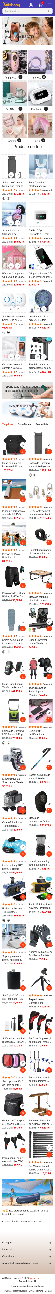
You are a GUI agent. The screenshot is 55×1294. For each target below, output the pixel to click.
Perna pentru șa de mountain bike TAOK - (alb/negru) (14, 1160)
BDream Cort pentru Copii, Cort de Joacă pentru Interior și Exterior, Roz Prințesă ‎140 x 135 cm (14, 275)
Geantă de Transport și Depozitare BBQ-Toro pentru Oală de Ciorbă (13, 1122)
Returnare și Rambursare (15, 1291)
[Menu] (49, 5)
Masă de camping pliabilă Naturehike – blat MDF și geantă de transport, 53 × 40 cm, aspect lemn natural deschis (41, 599)
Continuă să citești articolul (20, 1221)
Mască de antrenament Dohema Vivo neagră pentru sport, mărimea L (40, 820)
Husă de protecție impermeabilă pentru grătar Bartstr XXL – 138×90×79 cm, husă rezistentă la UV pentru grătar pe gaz (13, 465)
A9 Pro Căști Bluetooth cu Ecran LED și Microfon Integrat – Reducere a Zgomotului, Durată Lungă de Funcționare (41, 232)
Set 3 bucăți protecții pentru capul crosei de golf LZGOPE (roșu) (41, 1040)
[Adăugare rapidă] (49, 451)
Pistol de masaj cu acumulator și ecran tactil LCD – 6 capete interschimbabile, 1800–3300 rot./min (40, 366)
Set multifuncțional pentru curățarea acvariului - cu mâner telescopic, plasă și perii (40, 1079)
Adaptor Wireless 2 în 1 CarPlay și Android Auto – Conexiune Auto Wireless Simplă (40, 275)
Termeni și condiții (27, 1281)
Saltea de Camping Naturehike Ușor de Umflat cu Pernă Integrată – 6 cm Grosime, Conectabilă (14, 184)
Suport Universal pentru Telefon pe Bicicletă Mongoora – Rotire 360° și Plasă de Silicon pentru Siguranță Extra (40, 642)
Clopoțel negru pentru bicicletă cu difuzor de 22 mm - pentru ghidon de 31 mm (40, 552)
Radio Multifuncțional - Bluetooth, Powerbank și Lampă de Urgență (13, 910)
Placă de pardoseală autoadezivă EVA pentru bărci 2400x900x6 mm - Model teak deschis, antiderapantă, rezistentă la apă (13, 513)
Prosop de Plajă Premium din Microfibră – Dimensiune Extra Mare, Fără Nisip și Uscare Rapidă (12, 556)
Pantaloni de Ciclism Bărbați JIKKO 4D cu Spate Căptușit (13, 595)
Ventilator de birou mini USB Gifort (38, 318)
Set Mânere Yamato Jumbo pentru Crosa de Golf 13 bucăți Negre (40, 1168)
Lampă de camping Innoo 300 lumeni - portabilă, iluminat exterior (39, 863)
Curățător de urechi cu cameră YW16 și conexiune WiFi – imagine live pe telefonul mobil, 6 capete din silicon (14, 366)
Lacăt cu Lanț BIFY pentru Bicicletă (12, 867)
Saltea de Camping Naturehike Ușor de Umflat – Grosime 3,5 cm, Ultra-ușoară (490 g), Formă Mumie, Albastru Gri (14, 642)
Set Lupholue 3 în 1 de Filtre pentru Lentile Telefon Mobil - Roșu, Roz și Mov (14, 1083)
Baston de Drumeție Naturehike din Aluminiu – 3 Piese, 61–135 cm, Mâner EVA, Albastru (39, 777)
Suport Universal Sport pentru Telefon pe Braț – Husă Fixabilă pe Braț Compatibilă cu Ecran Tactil (14, 781)
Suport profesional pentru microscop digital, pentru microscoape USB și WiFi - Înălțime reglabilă (13, 958)
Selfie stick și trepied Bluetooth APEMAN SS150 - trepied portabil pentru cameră (13, 1040)
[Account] (31, 5)
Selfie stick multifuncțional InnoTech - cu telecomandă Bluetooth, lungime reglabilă (39, 733)
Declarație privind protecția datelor (27, 1286)
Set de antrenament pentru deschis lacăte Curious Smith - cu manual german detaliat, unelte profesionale (40, 513)
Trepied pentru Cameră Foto (36, 1001)
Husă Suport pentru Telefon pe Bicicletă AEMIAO (13, 686)
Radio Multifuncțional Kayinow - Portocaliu (40, 906)
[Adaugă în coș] (23, 451)
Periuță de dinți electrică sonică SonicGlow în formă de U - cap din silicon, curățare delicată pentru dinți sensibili (40, 184)
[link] (27, 31)
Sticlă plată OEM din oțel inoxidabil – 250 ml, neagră (13, 997)
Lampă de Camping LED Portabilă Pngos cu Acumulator (13, 733)
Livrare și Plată (36, 1291)
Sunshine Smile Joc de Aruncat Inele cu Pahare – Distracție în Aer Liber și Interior (40, 1122)
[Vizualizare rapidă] (23, 445)
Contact (48, 1291)
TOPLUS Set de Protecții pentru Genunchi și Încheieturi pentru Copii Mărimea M (38, 690)
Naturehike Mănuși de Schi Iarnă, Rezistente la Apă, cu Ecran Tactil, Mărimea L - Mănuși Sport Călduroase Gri (41, 954)
